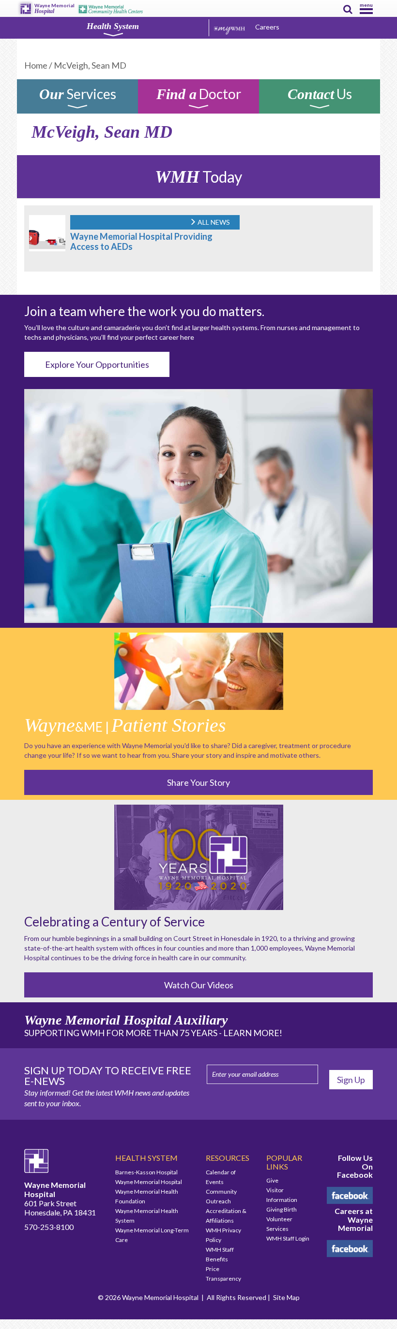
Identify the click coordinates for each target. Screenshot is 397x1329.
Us (320, 95)
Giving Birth (281, 1209)
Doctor (198, 95)
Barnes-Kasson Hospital (146, 1172)
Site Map (286, 1297)
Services (77, 95)
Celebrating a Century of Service (114, 921)
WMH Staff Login (287, 1238)
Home (35, 65)
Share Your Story (198, 782)
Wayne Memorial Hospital (148, 1181)
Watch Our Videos (198, 985)
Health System (113, 26)
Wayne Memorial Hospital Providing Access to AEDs (141, 241)
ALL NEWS (213, 222)
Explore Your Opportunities (97, 364)
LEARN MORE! (252, 1032)
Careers (267, 27)
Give (272, 1180)
